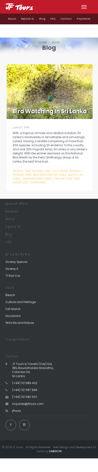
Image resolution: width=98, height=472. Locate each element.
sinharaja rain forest (37, 178)
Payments (83, 19)
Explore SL (27, 19)
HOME (43, 42)
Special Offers (16, 204)
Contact (66, 19)
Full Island (12, 309)
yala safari (60, 171)
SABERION (55, 451)
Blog (42, 19)
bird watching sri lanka (49, 175)
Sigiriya (18, 171)
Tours (9, 288)
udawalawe (37, 182)
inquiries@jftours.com (28, 404)
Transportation (17, 339)
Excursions (13, 316)
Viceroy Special (16, 262)
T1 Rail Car (12, 276)
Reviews (11, 211)
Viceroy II (11, 269)
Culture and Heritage (20, 302)
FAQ (52, 19)
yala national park (37, 171)
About (12, 19)
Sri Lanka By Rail (17, 254)
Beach (10, 295)
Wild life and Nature (19, 323)
